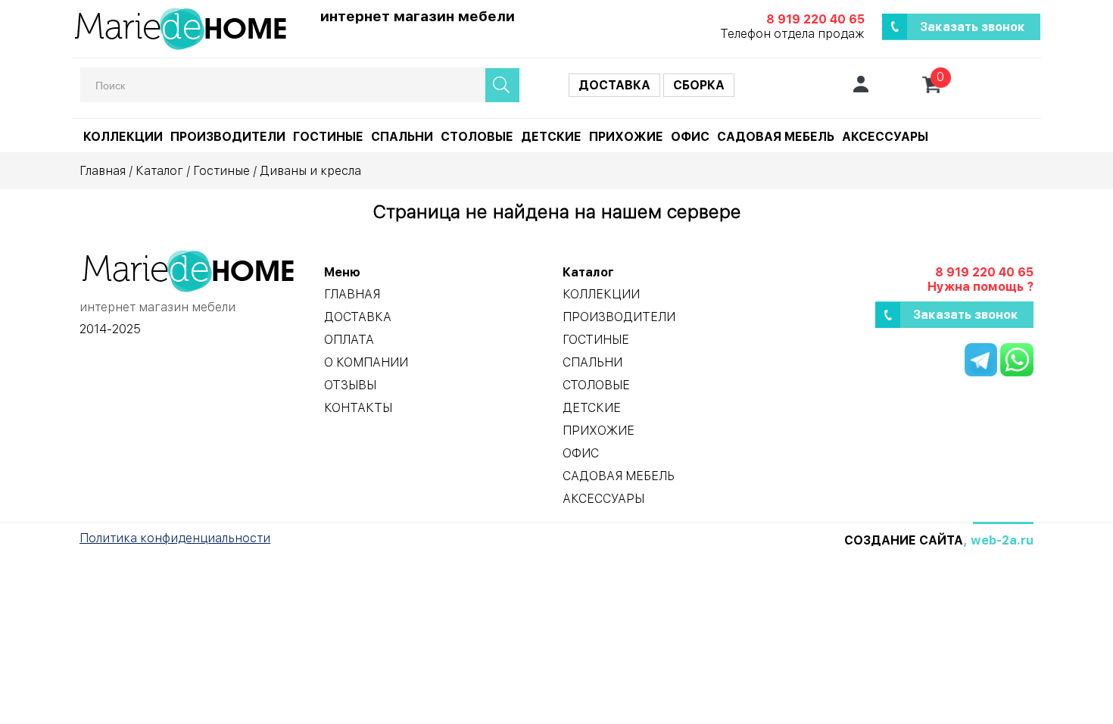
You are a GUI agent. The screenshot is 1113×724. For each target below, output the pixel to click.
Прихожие (626, 137)
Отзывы (350, 385)
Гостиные (328, 137)
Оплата (349, 339)
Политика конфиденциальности (175, 538)
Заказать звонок (972, 27)
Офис (690, 137)
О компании (366, 362)
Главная (103, 171)
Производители (227, 137)
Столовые (477, 137)
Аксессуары (885, 137)
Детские (551, 137)
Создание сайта (903, 540)
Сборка (699, 85)
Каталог (159, 171)
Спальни (402, 137)
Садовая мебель (775, 137)
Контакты (358, 408)
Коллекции (123, 137)
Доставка (614, 85)
